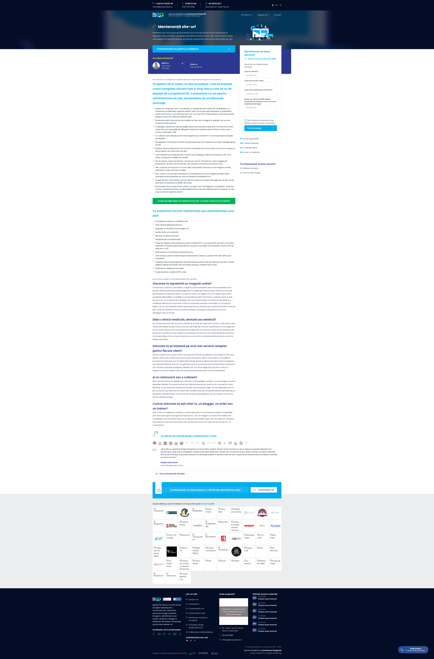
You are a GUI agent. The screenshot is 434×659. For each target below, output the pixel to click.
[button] (163, 7)
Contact (277, 15)
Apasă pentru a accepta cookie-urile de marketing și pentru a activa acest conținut (234, 611)
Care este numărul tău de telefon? (258, 90)
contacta (205, 503)
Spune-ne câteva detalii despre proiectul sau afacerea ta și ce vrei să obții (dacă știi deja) (260, 101)
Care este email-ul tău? (254, 80)
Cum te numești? (251, 71)
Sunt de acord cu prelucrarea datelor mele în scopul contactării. (259, 121)
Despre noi (262, 15)
